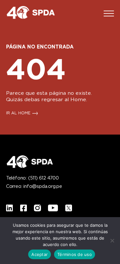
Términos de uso (74, 254)
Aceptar (39, 254)
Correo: (34, 186)
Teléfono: (32, 178)
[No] (112, 240)
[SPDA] (35, 13)
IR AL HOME (18, 113)
